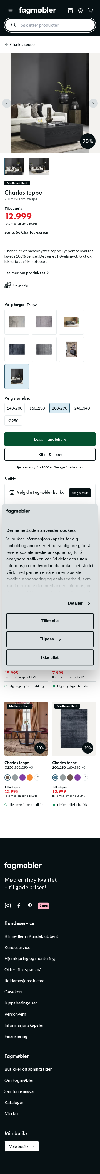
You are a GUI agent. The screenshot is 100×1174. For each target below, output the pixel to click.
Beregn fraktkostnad (69, 467)
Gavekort (13, 991)
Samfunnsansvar (19, 1091)
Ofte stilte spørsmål (23, 969)
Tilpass (47, 639)
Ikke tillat (50, 657)
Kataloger (14, 1102)
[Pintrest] (30, 905)
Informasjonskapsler (24, 1025)
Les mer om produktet (25, 273)
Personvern (15, 1013)
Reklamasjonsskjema (24, 980)
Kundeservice (17, 947)
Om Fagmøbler (19, 1080)
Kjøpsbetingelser (20, 1002)
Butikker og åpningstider (28, 1068)
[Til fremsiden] (42, 10)
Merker (11, 1113)
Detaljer (75, 603)
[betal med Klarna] (43, 905)
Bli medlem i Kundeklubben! (31, 936)
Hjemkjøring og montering (29, 958)
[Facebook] (19, 905)
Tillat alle (50, 621)
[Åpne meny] (10, 10)
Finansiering (16, 1036)
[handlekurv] (80, 11)
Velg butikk (80, 493)
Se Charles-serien (32, 232)
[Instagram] (7, 905)
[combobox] (50, 25)
